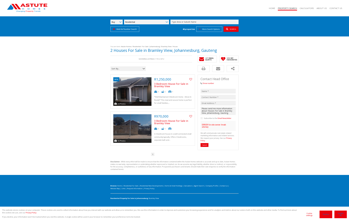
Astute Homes (126, 46)
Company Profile (212, 186)
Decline (326, 214)
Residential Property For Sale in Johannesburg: (129, 198)
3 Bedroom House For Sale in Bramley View (171, 85)
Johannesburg (155, 46)
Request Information (134, 188)
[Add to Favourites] (190, 79)
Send (204, 145)
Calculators (188, 186)
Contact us (224, 186)
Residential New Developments (151, 186)
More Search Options (211, 29)
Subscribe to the (217, 118)
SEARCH (233, 29)
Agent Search (199, 186)
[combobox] (204, 22)
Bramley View (166, 46)
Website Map (115, 188)
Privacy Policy (149, 188)
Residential (137, 46)
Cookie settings (309, 214)
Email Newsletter (224, 118)
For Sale (145, 46)
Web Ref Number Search (126, 29)
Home (119, 186)
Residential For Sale (131, 186)
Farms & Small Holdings (173, 186)
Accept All (340, 214)
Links (123, 188)
